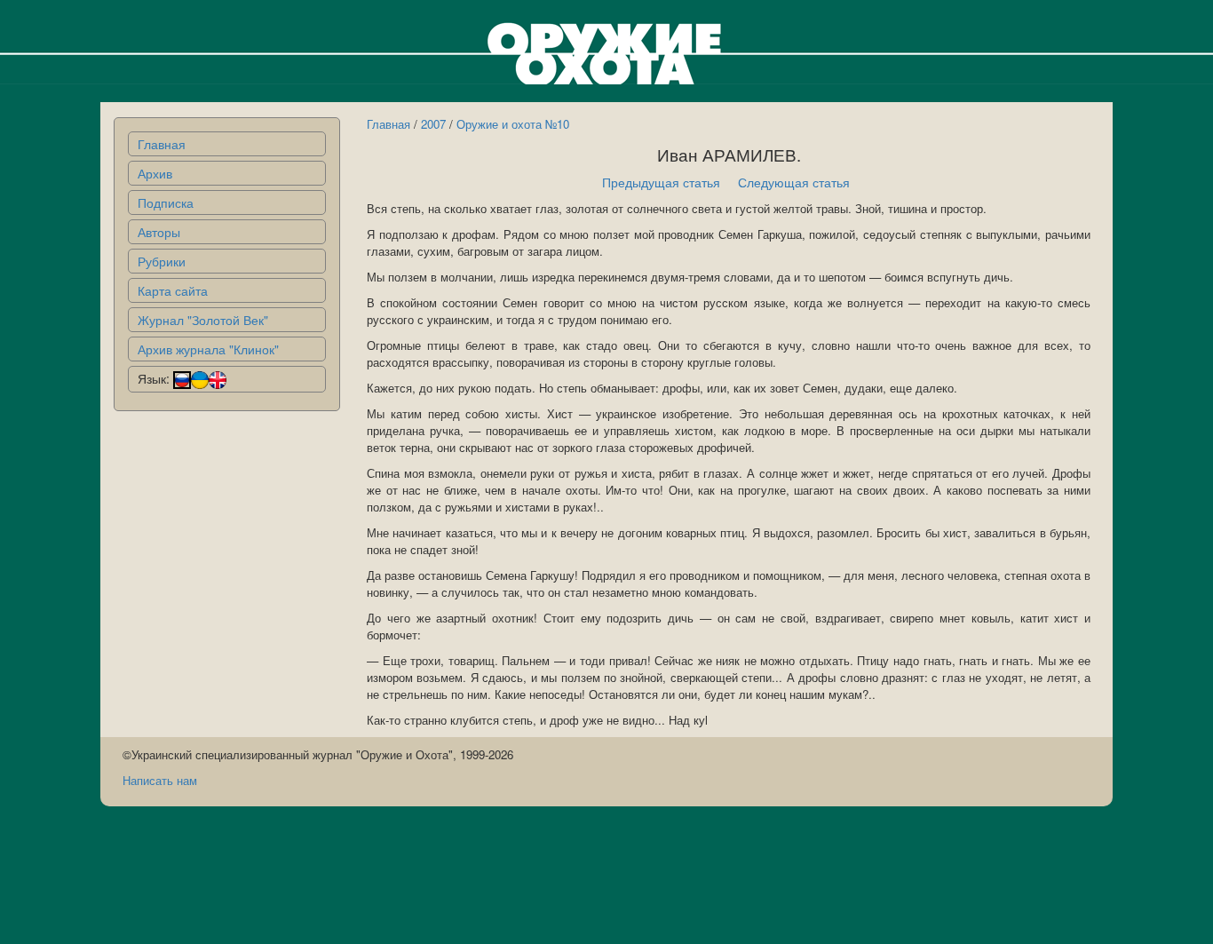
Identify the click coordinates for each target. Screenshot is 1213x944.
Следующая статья (794, 182)
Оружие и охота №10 (512, 123)
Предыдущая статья (661, 182)
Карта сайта (173, 290)
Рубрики (162, 261)
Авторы (159, 232)
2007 (433, 123)
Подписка (166, 202)
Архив (155, 173)
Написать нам (160, 780)
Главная (162, 144)
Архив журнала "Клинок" (208, 349)
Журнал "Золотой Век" (203, 320)
